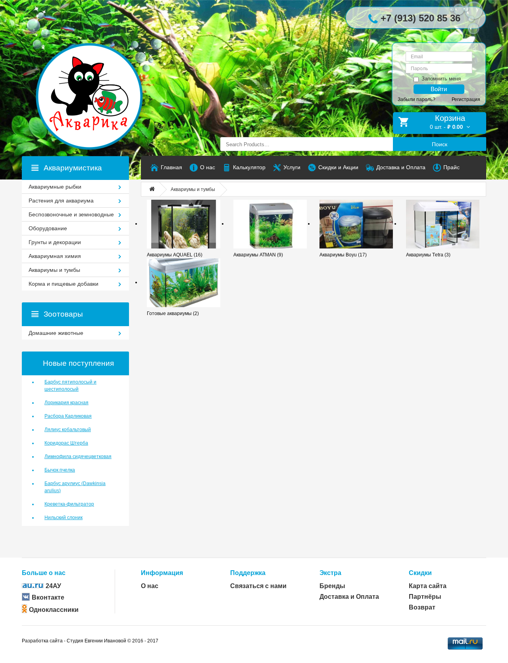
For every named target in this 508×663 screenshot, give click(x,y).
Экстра (330, 572)
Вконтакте (48, 597)
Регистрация (466, 99)
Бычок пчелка (59, 470)
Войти (439, 89)
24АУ (53, 586)
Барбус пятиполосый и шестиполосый (70, 385)
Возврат (422, 607)
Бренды (332, 586)
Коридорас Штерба (66, 443)
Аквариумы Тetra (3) (428, 255)
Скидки (420, 572)
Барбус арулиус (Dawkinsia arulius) (75, 487)
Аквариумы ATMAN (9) (258, 255)
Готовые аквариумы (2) (173, 313)
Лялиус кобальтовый (67, 429)
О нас (149, 586)
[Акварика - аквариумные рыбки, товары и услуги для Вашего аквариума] (97, 80)
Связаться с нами (258, 586)
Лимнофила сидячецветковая (78, 456)
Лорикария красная (66, 402)
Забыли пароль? (416, 99)
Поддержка (248, 572)
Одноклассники (54, 609)
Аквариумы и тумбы (193, 189)
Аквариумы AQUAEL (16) (174, 255)
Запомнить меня (441, 79)
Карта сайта (427, 586)
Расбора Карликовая (68, 416)
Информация (162, 572)
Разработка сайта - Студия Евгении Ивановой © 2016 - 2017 (90, 641)
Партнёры (425, 596)
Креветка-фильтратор (69, 504)
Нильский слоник (63, 517)
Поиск (439, 144)
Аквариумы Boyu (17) (343, 255)
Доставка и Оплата (349, 596)
